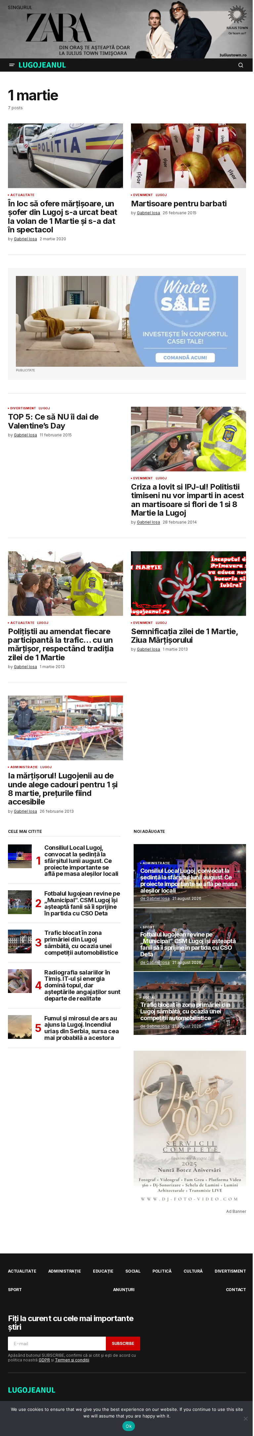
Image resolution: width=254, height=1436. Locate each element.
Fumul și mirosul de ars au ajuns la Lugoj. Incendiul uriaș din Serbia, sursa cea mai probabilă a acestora (81, 1028)
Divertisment (23, 408)
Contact (236, 1289)
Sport (149, 927)
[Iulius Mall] (127, 29)
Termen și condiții (72, 1359)
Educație (103, 1271)
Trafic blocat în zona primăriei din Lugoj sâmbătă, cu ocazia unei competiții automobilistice (81, 943)
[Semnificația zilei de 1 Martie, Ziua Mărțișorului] (188, 583)
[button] (12, 65)
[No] (245, 1418)
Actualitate (22, 195)
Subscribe (123, 1343)
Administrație (24, 767)
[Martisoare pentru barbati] (188, 155)
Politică (162, 1271)
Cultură (193, 1271)
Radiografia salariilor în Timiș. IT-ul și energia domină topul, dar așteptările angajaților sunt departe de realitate (82, 985)
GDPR (44, 1359)
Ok (129, 1426)
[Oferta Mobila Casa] (127, 321)
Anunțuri (124, 1289)
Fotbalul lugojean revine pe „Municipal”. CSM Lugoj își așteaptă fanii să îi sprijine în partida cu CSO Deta (82, 903)
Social (149, 997)
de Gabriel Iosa (155, 898)
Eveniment (143, 195)
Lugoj (161, 195)
